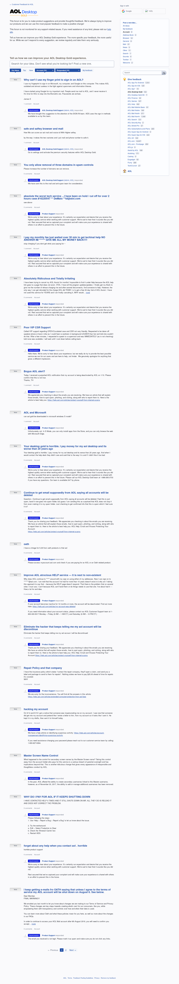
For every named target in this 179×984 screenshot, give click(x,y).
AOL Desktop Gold (135, 92)
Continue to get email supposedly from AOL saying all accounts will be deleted (66, 494)
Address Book (128, 35)
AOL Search (132, 119)
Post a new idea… (130, 22)
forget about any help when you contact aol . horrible (55, 845)
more (88, 292)
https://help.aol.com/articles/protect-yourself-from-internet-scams (74, 400)
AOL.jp (130, 147)
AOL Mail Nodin (134, 113)
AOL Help (132, 104)
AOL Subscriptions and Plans (139, 128)
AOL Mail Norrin (134, 116)
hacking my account (36, 709)
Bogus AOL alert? (34, 371)
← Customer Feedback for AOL (21, 4)
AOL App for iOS (134, 85)
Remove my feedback (108, 978)
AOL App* (132, 88)
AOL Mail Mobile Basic (136, 107)
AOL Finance (133, 98)
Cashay (131, 156)
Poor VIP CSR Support (37, 327)
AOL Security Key (134, 122)
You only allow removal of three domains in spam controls (58, 165)
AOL (130, 171)
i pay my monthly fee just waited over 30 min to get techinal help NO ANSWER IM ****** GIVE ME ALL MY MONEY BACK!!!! (64, 238)
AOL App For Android (136, 82)
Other (125, 50)
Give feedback (134, 79)
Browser (126, 38)
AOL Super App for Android (138, 132)
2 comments (28, 723)
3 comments (28, 638)
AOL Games (132, 101)
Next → (73, 950)
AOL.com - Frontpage (136, 144)
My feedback (87, 70)
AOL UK (131, 138)
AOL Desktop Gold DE (136, 95)
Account (36, 104)
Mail (124, 44)
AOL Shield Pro (134, 125)
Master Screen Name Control (41, 755)
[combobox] (143, 73)
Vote (15, 80)
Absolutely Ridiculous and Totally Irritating (49, 278)
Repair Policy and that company (43, 668)
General (126, 41)
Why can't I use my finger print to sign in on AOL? (53, 79)
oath (26, 544)
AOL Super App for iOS (137, 135)
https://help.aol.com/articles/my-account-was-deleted (54, 606)
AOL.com (131, 141)
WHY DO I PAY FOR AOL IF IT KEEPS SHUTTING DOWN (57, 797)
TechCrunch (132, 165)
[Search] (164, 73)
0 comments (28, 173)
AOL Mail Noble (134, 110)
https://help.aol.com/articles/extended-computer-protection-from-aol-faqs (57, 696)
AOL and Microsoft (35, 412)
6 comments (28, 511)
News (125, 47)
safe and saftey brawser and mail (43, 128)
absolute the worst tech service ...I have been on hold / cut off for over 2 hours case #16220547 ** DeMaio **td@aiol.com (66, 197)
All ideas (126, 25)
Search (125, 53)
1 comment (27, 104)
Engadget (132, 159)
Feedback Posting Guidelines (83, 978)
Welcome (126, 62)
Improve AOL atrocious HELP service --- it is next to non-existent (62, 575)
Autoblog (131, 153)
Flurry (130, 162)
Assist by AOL (133, 150)
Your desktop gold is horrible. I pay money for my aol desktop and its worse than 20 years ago (65, 447)
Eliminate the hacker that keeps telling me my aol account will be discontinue (62, 628)
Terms (70, 978)
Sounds (126, 56)
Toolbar (126, 59)
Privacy (97, 978)
